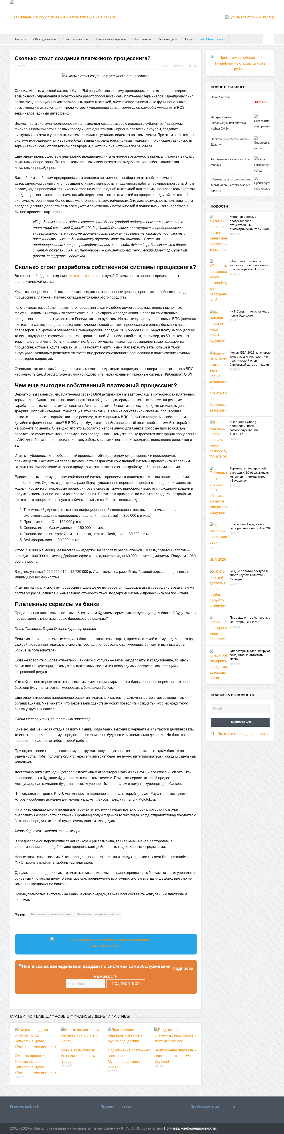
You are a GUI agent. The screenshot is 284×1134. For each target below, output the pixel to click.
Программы (142, 39)
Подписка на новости (118, 1107)
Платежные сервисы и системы (51, 914)
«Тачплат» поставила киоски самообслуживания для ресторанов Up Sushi (249, 265)
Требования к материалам (213, 1107)
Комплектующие (75, 39)
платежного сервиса (84, 276)
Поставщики (167, 39)
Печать (178, 65)
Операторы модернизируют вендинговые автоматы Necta (250, 655)
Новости (20, 39)
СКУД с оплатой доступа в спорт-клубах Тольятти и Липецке (249, 575)
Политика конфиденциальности (243, 734)
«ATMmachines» (212, 39)
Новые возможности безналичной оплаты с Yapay (79, 1055)
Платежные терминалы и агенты (98, 914)
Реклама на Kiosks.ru (27, 1107)
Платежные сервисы (110, 39)
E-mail (193, 65)
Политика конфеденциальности (190, 1128)
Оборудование (44, 39)
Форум (188, 39)
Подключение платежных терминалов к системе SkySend (175, 1055)
